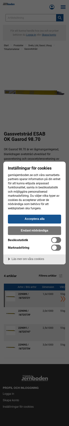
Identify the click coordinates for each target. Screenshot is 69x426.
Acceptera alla (35, 218)
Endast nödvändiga (34, 230)
